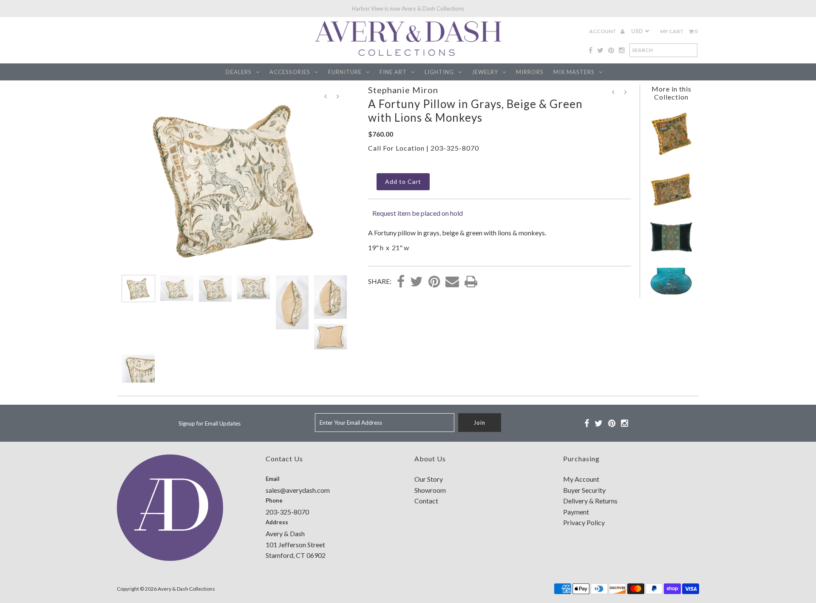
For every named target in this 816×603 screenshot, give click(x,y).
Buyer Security (584, 490)
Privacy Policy (584, 522)
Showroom (430, 490)
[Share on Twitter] (416, 282)
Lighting (439, 72)
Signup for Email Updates (209, 423)
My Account (581, 479)
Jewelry (485, 72)
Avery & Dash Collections (186, 589)
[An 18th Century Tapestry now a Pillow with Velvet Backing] (671, 155)
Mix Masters (574, 72)
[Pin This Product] (434, 282)
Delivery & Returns (590, 501)
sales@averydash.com (298, 490)
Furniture (345, 72)
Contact (426, 501)
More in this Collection (671, 93)
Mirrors (530, 72)
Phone (274, 500)
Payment (576, 512)
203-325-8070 (455, 148)
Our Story (428, 479)
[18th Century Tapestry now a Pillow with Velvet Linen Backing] (671, 205)
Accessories (289, 72)
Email (273, 478)
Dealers (239, 72)
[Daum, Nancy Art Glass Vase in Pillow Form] (671, 294)
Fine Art (393, 72)
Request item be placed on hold (417, 213)
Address (277, 522)
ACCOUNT (603, 31)
